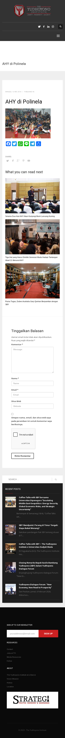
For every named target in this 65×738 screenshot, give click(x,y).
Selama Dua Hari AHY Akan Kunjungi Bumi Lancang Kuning (30, 216)
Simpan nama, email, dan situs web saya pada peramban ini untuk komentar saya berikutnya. (31, 421)
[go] (56, 479)
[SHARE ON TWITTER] (7, 160)
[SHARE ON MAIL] (28, 160)
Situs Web (16, 401)
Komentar (17, 344)
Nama (15, 378)
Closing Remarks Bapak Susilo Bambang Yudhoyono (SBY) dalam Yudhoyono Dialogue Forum (38, 566)
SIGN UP (48, 633)
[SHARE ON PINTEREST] (23, 160)
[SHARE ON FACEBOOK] (13, 160)
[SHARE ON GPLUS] (18, 160)
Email (14, 389)
